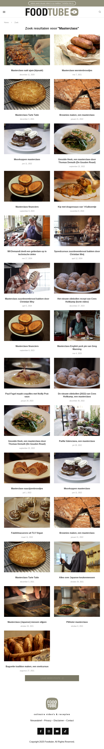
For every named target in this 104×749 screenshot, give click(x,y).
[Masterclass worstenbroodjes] (77, 50)
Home (6, 22)
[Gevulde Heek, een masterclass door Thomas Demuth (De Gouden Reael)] (77, 138)
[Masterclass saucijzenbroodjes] (27, 468)
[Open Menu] (4, 12)
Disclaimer (59, 720)
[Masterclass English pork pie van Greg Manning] (77, 325)
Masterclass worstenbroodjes (77, 70)
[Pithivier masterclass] (77, 601)
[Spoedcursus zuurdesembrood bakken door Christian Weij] (77, 230)
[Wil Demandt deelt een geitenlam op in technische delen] (27, 230)
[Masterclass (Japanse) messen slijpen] (27, 601)
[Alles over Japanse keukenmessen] (77, 557)
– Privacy (46, 720)
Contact (70, 720)
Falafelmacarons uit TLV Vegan (27, 533)
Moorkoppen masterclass (27, 159)
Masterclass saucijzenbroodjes (27, 488)
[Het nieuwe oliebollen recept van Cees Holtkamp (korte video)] (77, 278)
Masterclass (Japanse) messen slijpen (27, 622)
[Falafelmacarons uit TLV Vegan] (27, 512)
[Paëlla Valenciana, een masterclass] (77, 420)
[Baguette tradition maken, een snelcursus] (27, 646)
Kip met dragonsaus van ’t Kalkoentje (77, 207)
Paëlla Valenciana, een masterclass (77, 441)
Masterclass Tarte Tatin (27, 115)
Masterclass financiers (27, 207)
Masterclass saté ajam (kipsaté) (27, 70)
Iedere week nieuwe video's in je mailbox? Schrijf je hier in (52, 3)
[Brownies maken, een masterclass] (77, 94)
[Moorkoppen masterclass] (27, 138)
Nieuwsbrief (36, 720)
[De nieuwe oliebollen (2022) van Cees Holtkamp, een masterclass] (77, 373)
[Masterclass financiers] (27, 186)
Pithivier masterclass (77, 622)
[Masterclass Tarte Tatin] (27, 94)
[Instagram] (49, 731)
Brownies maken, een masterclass (77, 115)
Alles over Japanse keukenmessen (77, 577)
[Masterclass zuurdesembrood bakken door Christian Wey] (27, 278)
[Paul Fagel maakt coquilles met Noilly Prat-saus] (27, 373)
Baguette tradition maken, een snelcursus (27, 666)
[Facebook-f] (40, 731)
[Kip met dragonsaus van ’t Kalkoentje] (77, 186)
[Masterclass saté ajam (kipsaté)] (27, 50)
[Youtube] (57, 731)
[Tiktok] (65, 731)
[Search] (99, 12)
